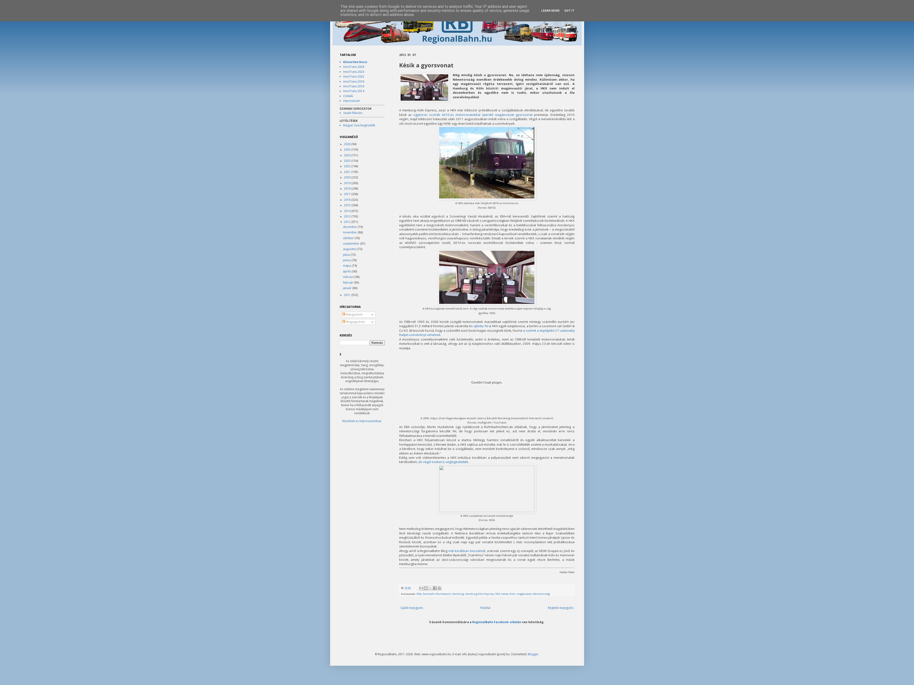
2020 (347, 177)
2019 (347, 183)
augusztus (350, 249)
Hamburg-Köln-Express (479, 594)
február (348, 283)
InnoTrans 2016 (353, 86)
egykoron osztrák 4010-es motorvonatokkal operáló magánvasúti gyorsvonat (472, 115)
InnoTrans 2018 (353, 81)
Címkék (348, 96)
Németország (541, 594)
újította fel (481, 326)
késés (505, 594)
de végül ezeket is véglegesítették (443, 462)
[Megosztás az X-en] (430, 588)
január (347, 288)
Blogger (533, 654)
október (349, 238)
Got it (569, 10)
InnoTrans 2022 (353, 76)
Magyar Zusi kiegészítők (359, 125)
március (348, 277)
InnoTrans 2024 (353, 72)
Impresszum (351, 101)
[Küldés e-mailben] (421, 588)
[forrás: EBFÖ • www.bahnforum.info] (487, 199)
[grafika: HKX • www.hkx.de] (424, 88)
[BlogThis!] (425, 588)
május (347, 266)
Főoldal (485, 608)
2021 (347, 172)
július (347, 255)
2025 (347, 150)
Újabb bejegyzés (411, 608)
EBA (419, 594)
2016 (347, 200)
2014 (347, 211)
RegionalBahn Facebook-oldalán (496, 622)
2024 (347, 155)
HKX (497, 594)
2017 (347, 194)
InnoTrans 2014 (353, 91)
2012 (347, 222)
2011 (347, 295)
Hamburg (458, 594)
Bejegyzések (354, 314)
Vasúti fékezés (352, 113)
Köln (512, 594)
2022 (347, 166)
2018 (347, 189)
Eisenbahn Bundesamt (437, 594)
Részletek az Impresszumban (361, 421)
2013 (347, 216)
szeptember (351, 243)
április (347, 271)
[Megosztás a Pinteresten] (439, 588)
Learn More (550, 10)
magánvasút (524, 594)
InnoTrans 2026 (353, 67)
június (347, 260)
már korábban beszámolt (466, 551)
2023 (347, 161)
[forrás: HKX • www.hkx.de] (487, 511)
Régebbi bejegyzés (560, 608)
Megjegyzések (355, 322)
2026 (347, 144)
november (350, 232)
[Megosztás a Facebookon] (434, 588)
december (350, 227)
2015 (347, 205)
